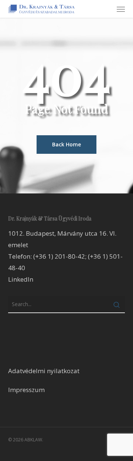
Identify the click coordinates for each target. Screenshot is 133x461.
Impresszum (26, 389)
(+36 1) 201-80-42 (59, 256)
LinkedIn (20, 279)
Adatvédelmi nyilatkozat (43, 371)
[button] (121, 9)
